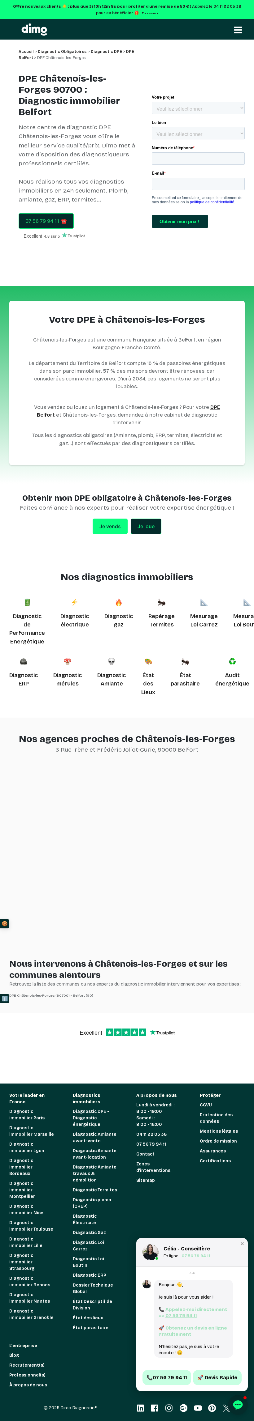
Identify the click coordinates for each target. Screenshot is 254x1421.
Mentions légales (219, 1131)
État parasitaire (90, 1327)
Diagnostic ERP (89, 1275)
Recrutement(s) (27, 1365)
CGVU (206, 1105)
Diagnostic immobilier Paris (27, 1115)
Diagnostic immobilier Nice (26, 1209)
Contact (145, 1154)
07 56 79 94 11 (151, 1144)
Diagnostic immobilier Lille (25, 1242)
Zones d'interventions (153, 1167)
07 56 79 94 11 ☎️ (46, 221)
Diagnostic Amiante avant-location (94, 1154)
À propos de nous (28, 1385)
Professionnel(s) (27, 1375)
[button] (242, 1244)
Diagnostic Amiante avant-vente (94, 1137)
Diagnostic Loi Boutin (88, 1262)
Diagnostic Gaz (89, 1232)
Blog (14, 1355)
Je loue (146, 526)
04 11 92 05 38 (151, 1134)
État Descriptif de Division (92, 1305)
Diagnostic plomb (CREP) (92, 1203)
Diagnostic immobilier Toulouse (31, 1226)
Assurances (213, 1151)
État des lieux (88, 1318)
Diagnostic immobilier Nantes (29, 1298)
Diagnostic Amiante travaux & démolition (94, 1173)
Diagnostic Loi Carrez (88, 1246)
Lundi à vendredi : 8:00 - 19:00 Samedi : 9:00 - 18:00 (155, 1114)
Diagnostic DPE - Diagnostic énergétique (91, 1118)
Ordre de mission (218, 1141)
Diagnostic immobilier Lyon (26, 1147)
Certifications (215, 1161)
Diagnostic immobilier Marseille (31, 1131)
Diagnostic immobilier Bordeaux (21, 1167)
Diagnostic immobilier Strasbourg (21, 1262)
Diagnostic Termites (95, 1190)
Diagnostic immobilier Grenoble (31, 1314)
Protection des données (216, 1118)
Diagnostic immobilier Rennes (29, 1281)
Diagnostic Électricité (85, 1219)
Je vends (110, 526)
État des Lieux (148, 684)
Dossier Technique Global (93, 1288)
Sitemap (145, 1180)
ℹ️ (5, 999)
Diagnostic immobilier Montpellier (22, 1190)
